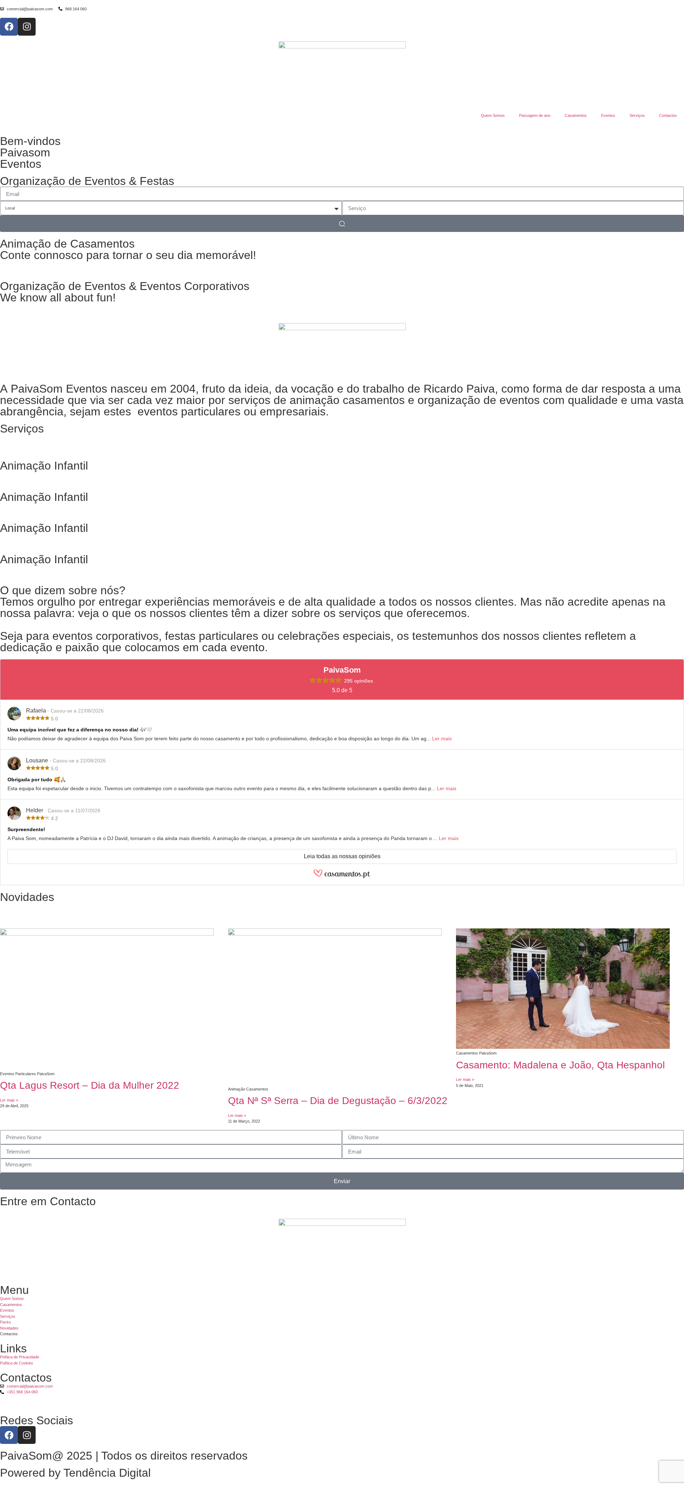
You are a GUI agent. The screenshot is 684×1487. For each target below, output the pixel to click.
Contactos (668, 115)
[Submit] (342, 223)
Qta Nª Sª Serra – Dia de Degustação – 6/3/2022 (337, 1100)
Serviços (637, 115)
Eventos (608, 115)
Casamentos (576, 115)
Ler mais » (9, 1100)
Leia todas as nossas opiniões (342, 856)
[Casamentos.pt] (342, 877)
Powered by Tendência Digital (75, 1472)
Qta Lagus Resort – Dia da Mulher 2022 (89, 1085)
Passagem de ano (534, 115)
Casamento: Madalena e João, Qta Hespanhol (560, 1065)
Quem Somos (493, 115)
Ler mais (442, 738)
